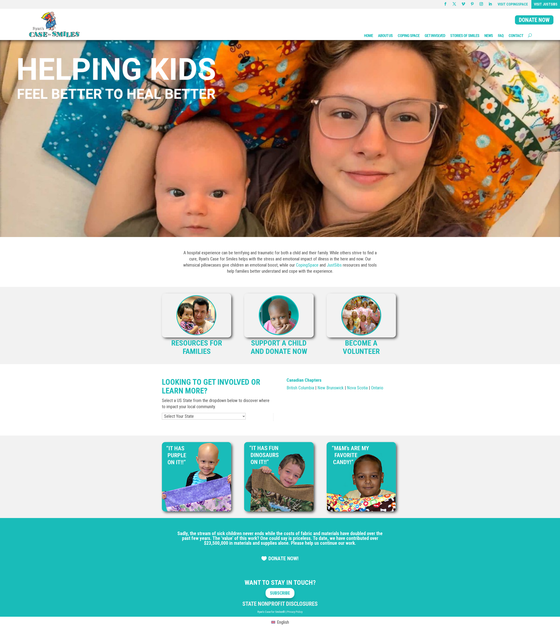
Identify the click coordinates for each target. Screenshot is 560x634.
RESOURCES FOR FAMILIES (196, 347)
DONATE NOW (534, 20)
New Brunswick (330, 387)
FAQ (501, 35)
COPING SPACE (409, 35)
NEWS (488, 35)
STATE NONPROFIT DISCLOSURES (280, 604)
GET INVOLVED (435, 35)
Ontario (377, 387)
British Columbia (300, 387)
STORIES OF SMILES (464, 35)
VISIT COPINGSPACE (513, 4)
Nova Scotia (357, 387)
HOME (368, 35)
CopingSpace (307, 265)
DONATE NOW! (283, 558)
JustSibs (334, 265)
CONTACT (516, 35)
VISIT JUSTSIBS (545, 4)
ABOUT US (385, 35)
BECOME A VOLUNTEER (361, 347)
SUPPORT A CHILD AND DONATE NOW (279, 347)
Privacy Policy (295, 611)
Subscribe (280, 593)
